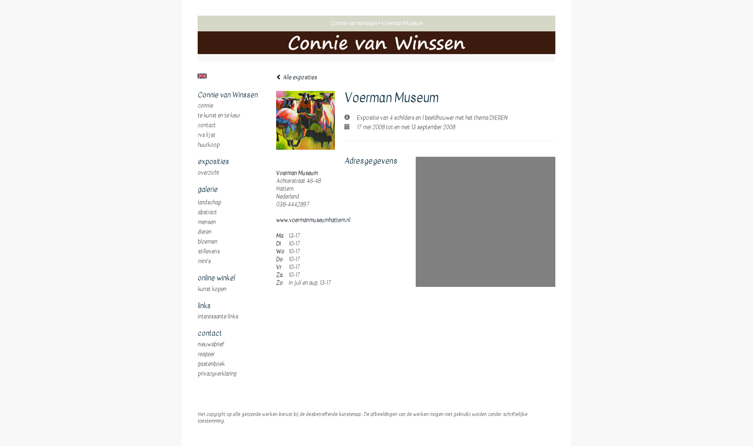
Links (204, 306)
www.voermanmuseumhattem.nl (313, 220)
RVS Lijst (206, 135)
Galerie (208, 190)
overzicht (208, 173)
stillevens (209, 252)
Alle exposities (299, 77)
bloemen (207, 242)
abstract (207, 212)
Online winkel (216, 278)
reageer (206, 354)
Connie (205, 106)
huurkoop (209, 145)
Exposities (213, 162)
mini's (204, 261)
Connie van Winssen (353, 23)
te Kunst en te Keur (219, 116)
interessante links (218, 317)
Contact (207, 125)
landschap (209, 203)
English (202, 76)
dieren (204, 232)
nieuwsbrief (211, 344)
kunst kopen (212, 289)
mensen (207, 222)
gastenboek (211, 364)
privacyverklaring (217, 374)
